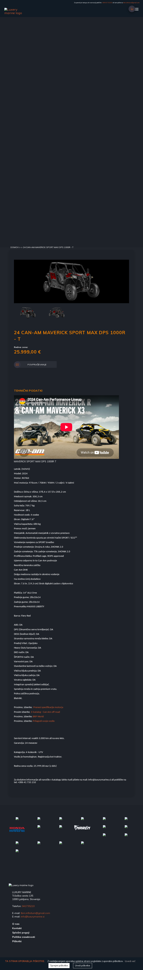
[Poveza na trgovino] (132, 7)
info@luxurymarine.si (32, 916)
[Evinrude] (60, 821)
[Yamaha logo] (104, 829)
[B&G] (17, 845)
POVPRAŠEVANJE (37, 364)
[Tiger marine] (60, 829)
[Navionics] (38, 821)
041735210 (28, 906)
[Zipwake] (38, 829)
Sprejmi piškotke (59, 965)
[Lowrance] (126, 821)
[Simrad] (38, 845)
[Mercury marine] (126, 829)
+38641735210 (107, 2)
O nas (15, 923)
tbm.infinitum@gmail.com (131, 2)
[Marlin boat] (82, 830)
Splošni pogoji (20, 932)
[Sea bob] (82, 821)
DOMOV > (15, 247)
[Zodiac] (126, 837)
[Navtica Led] (17, 821)
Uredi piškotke (82, 965)
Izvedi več (130, 961)
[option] (71, 281)
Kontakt (17, 928)
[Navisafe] (82, 845)
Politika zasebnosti (23, 936)
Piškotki (17, 941)
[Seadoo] (17, 853)
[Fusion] (104, 821)
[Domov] (19, 9)
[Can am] (104, 837)
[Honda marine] (17, 831)
